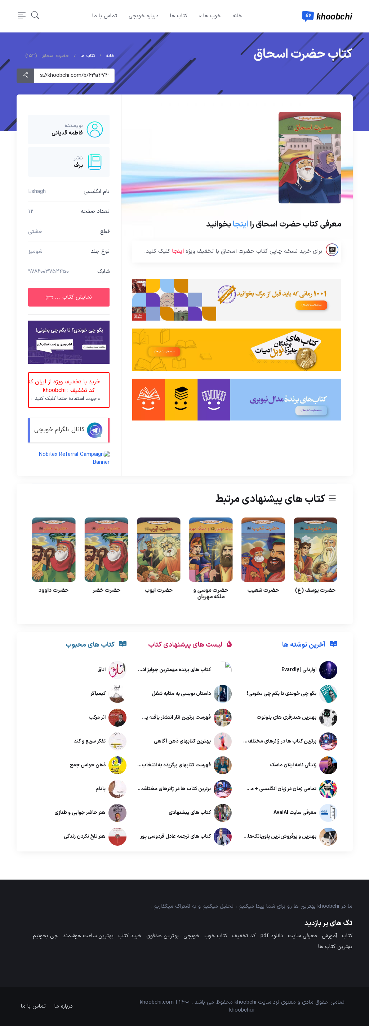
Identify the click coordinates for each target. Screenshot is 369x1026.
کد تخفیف (244, 936)
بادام (100, 789)
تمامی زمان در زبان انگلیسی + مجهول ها (273, 789)
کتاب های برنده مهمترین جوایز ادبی (174, 670)
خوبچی (191, 936)
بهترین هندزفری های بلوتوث (286, 718)
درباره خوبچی (144, 16)
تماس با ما (104, 16)
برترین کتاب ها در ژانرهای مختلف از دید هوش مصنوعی (258, 741)
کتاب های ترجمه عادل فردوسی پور (175, 837)
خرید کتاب (130, 936)
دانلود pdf (272, 936)
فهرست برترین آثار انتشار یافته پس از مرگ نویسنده (159, 718)
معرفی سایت (302, 936)
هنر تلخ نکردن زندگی (85, 837)
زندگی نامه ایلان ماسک (293, 765)
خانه (237, 16)
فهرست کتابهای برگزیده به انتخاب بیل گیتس (164, 765)
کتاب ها (178, 16)
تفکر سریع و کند (90, 741)
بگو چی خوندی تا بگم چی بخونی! (281, 694)
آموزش (329, 936)
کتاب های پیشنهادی (190, 813)
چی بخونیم (45, 936)
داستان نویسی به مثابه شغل (181, 694)
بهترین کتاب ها (335, 947)
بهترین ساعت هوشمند (88, 936)
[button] (35, 16)
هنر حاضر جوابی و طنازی (80, 813)
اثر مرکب (97, 718)
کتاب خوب (215, 936)
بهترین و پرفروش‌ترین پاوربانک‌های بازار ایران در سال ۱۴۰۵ (256, 837)
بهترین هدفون (162, 936)
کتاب (347, 936)
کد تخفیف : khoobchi (64, 390)
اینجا (240, 224)
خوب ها (212, 16)
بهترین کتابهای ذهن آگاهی (182, 741)
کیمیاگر (98, 694)
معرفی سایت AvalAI (294, 813)
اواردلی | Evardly (298, 670)
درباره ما (63, 1006)
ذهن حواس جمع (88, 765)
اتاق (101, 670)
